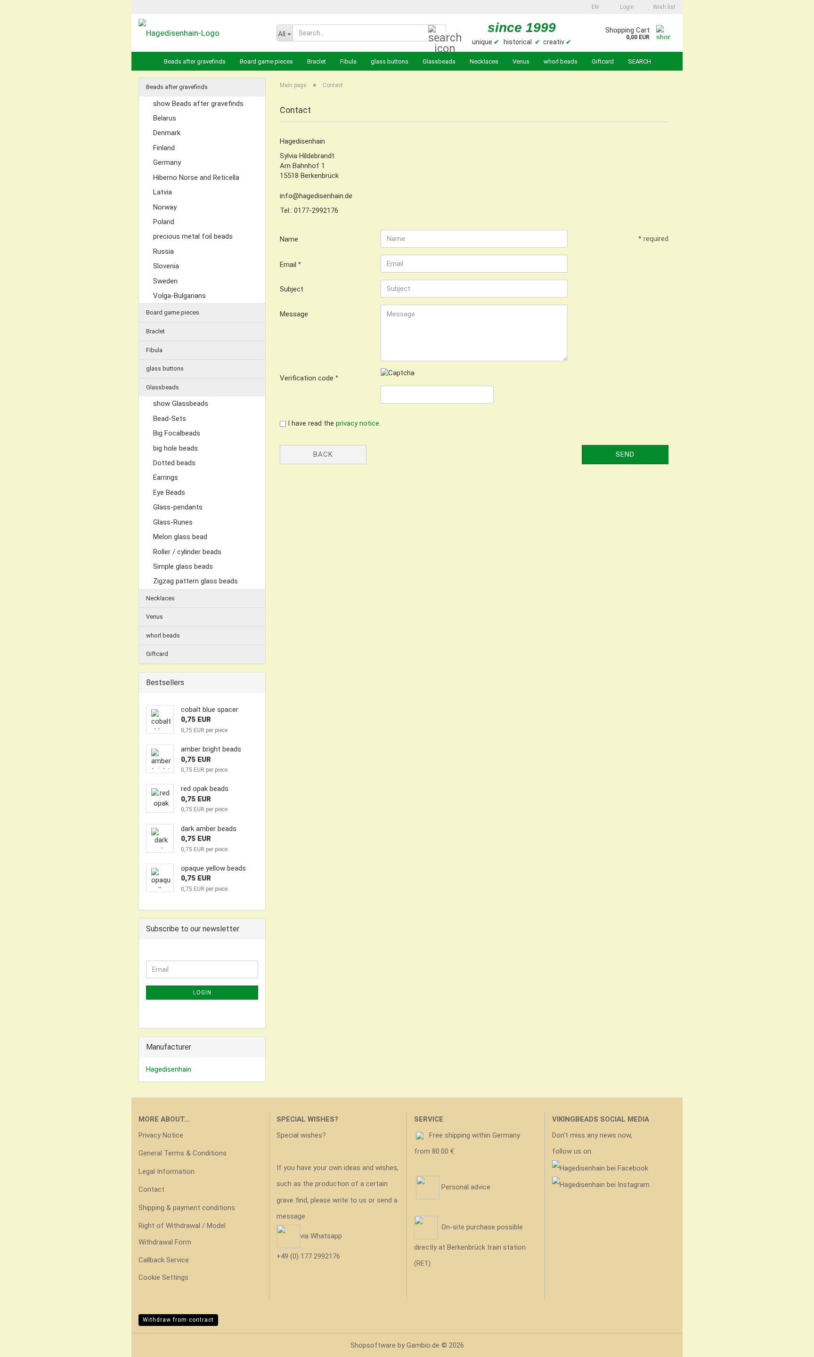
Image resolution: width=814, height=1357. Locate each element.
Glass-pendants (178, 507)
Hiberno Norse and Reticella (196, 177)
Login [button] (625, 7)
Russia (163, 251)
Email (289, 264)
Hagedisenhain (168, 1069)
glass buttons (389, 61)
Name (289, 239)
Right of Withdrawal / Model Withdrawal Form (182, 1233)
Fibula (348, 61)
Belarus (164, 118)
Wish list (663, 7)
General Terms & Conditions (182, 1153)
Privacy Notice (160, 1135)
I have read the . (334, 423)
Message (294, 314)
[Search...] (437, 33)
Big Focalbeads (176, 433)
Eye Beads (169, 492)
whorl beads (561, 61)
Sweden (165, 281)
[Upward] (788, 1343)
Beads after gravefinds (195, 61)
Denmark (166, 133)
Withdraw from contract (178, 1320)
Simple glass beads (183, 566)
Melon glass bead (180, 537)
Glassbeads (439, 61)
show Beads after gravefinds (198, 103)
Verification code (307, 378)
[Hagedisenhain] (200, 33)
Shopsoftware (373, 1345)
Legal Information (166, 1171)
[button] (592, 7)
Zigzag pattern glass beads (195, 581)
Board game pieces (266, 61)
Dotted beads (174, 463)
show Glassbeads (180, 403)
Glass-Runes (173, 522)
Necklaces (484, 61)
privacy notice (357, 423)
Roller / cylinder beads (187, 552)
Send (625, 454)
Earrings (165, 477)
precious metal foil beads (193, 236)
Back (323, 454)
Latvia (162, 192)
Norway (165, 207)
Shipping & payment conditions (186, 1208)
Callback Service (163, 1260)
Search (639, 61)
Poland (163, 222)
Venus (521, 61)
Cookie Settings (163, 1277)
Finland (164, 148)
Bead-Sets (169, 418)
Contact (151, 1189)
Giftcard (603, 61)
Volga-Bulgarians (179, 295)
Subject (291, 289)
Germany (167, 162)
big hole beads (175, 448)
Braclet (316, 61)
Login (202, 992)
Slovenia (166, 266)
